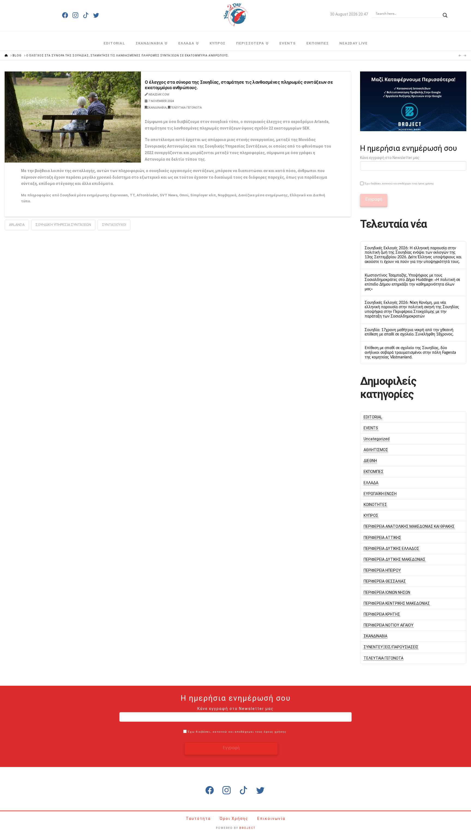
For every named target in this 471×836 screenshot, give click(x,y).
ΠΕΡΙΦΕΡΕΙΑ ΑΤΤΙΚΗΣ (382, 537)
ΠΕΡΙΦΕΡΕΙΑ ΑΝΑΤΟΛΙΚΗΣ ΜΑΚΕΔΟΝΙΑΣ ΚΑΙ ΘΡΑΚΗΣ (409, 526)
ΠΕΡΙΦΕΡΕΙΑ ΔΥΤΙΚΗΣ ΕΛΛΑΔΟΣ (391, 548)
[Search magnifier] (445, 13)
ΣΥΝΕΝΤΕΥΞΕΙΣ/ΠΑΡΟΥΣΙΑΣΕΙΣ (391, 647)
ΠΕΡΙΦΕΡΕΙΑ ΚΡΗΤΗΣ (382, 614)
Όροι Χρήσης (235, 818)
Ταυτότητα (199, 818)
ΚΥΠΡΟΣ (371, 515)
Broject (247, 827)
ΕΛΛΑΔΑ (371, 483)
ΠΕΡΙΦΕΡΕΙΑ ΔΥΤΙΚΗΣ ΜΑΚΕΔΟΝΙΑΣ (394, 559)
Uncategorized (377, 439)
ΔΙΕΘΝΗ (370, 461)
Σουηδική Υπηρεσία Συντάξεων (63, 225)
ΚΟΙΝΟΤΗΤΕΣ (375, 504)
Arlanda (17, 225)
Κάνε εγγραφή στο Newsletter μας (389, 157)
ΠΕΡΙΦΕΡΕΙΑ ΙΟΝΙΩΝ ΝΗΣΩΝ (387, 592)
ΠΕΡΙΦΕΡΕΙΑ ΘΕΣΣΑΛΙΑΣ (385, 581)
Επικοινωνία (271, 818)
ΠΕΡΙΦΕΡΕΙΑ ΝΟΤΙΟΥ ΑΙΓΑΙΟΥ (388, 625)
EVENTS (371, 428)
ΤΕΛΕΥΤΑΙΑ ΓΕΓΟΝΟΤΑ (186, 107)
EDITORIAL (373, 417)
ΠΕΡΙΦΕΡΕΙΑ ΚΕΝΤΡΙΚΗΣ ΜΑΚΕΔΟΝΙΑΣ (397, 603)
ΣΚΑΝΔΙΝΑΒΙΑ (157, 107)
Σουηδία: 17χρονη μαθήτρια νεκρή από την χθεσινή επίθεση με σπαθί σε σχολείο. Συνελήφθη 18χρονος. (409, 332)
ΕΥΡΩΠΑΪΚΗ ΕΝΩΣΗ (380, 494)
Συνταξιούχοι (114, 225)
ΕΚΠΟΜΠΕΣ (374, 471)
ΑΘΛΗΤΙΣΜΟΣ (376, 450)
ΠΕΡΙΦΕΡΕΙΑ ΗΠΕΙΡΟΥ (382, 570)
